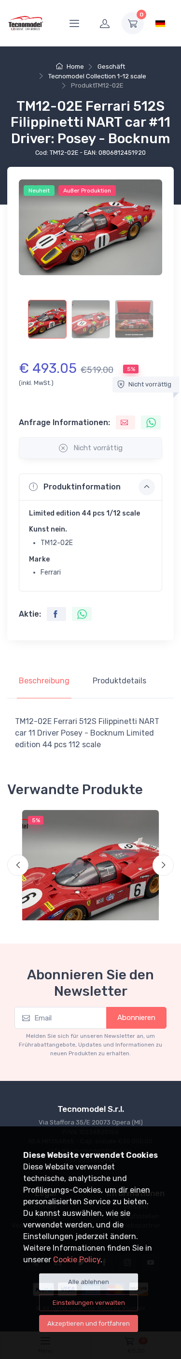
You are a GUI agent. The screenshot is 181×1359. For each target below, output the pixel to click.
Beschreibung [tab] (44, 680)
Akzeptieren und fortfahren (88, 1323)
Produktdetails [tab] (119, 680)
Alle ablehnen (88, 1281)
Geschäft (111, 66)
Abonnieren (136, 1017)
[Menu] (74, 23)
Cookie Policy (76, 1259)
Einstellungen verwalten (89, 1302)
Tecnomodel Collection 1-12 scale (97, 76)
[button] (90, 487)
